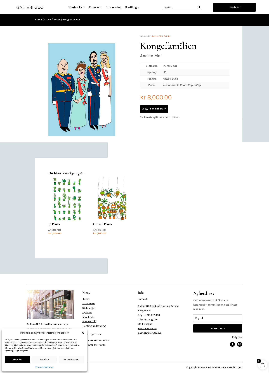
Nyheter (87, 312)
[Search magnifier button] (198, 7)
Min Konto (88, 317)
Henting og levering (94, 325)
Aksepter (17, 359)
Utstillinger (132, 7)
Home (38, 19)
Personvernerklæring (44, 367)
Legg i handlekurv (152, 108)
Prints (56, 19)
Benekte (44, 359)
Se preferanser (71, 359)
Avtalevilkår (89, 321)
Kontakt (234, 7)
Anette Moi (157, 36)
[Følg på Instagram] (239, 344)
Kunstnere (95, 7)
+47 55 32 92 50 (147, 328)
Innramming (113, 7)
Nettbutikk (75, 7)
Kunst (47, 19)
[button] (82, 332)
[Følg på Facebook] (232, 344)
